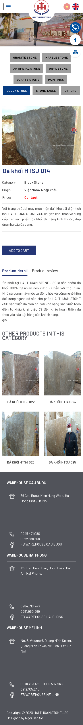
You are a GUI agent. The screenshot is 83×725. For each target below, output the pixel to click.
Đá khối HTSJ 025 (62, 462)
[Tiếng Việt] (67, 7)
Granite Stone (25, 57)
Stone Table (46, 90)
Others (70, 90)
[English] (76, 7)
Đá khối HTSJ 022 (21, 402)
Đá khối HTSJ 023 (21, 462)
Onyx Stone (58, 68)
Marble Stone (56, 57)
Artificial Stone (26, 68)
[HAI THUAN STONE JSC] (42, 8)
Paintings (56, 79)
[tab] (14, 271)
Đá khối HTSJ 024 (62, 402)
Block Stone (17, 90)
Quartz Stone (28, 79)
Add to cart (19, 250)
